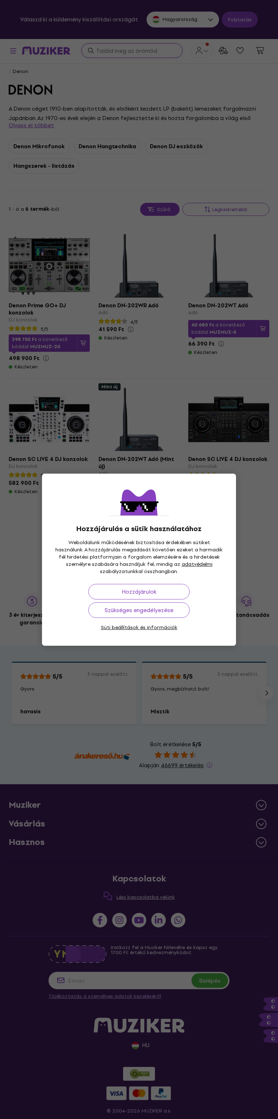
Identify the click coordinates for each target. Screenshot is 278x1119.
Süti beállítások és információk (139, 627)
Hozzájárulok (139, 591)
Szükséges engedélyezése (139, 610)
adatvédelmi (197, 564)
